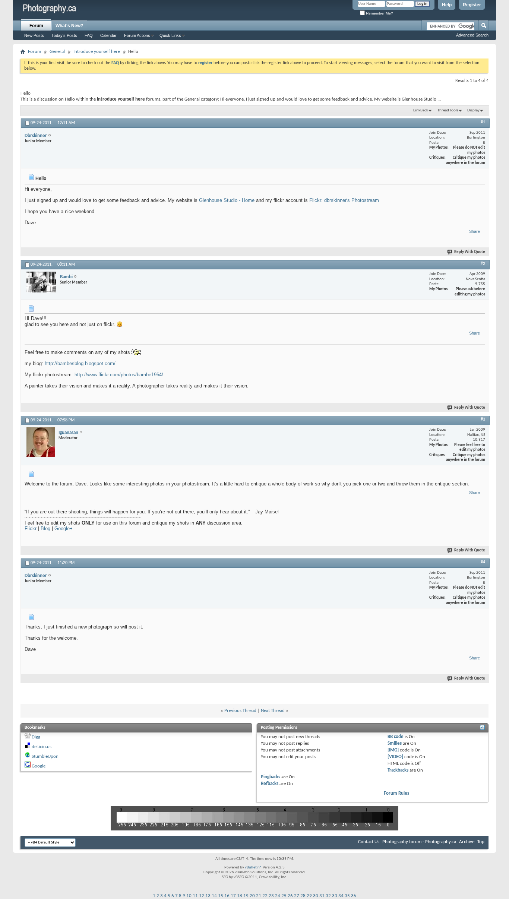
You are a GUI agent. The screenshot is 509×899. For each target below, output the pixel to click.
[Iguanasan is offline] (40, 442)
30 (315, 895)
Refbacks (269, 783)
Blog (45, 528)
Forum (36, 25)
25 (284, 895)
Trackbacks (398, 770)
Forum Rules (396, 793)
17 (233, 895)
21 (258, 895)
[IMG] (393, 750)
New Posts (34, 35)
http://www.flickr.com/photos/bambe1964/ (119, 374)
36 (353, 895)
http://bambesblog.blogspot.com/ (80, 363)
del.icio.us (41, 746)
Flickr (31, 528)
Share (474, 231)
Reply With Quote (469, 252)
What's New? (69, 25)
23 (271, 895)
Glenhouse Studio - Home (227, 200)
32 (328, 895)
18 (239, 895)
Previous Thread (240, 710)
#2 (483, 264)
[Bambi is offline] (41, 282)
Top (480, 841)
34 (341, 895)
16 (227, 895)
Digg (36, 737)
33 (334, 895)
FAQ (89, 35)
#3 (483, 419)
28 (303, 895)
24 (277, 895)
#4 (483, 562)
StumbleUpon (45, 756)
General (57, 51)
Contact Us (368, 841)
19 (246, 895)
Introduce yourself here (96, 51)
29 (309, 895)
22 (265, 895)
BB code (396, 736)
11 (195, 895)
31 (322, 895)
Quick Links (170, 35)
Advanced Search (472, 35)
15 (220, 895)
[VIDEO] (395, 756)
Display (473, 110)
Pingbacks (270, 777)
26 (290, 895)
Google (38, 766)
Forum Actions (137, 35)
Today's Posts (64, 35)
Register (472, 4)
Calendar (108, 35)
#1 (483, 122)
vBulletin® (253, 867)
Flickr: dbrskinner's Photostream (344, 200)
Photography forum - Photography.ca (419, 841)
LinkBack (420, 110)
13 (208, 895)
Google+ (63, 528)
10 (189, 895)
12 (201, 895)
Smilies (395, 743)
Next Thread (273, 710)
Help (447, 4)
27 (296, 895)
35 (347, 895)
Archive (466, 841)
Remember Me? (379, 13)
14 (214, 895)
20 (252, 895)
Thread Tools (447, 110)
